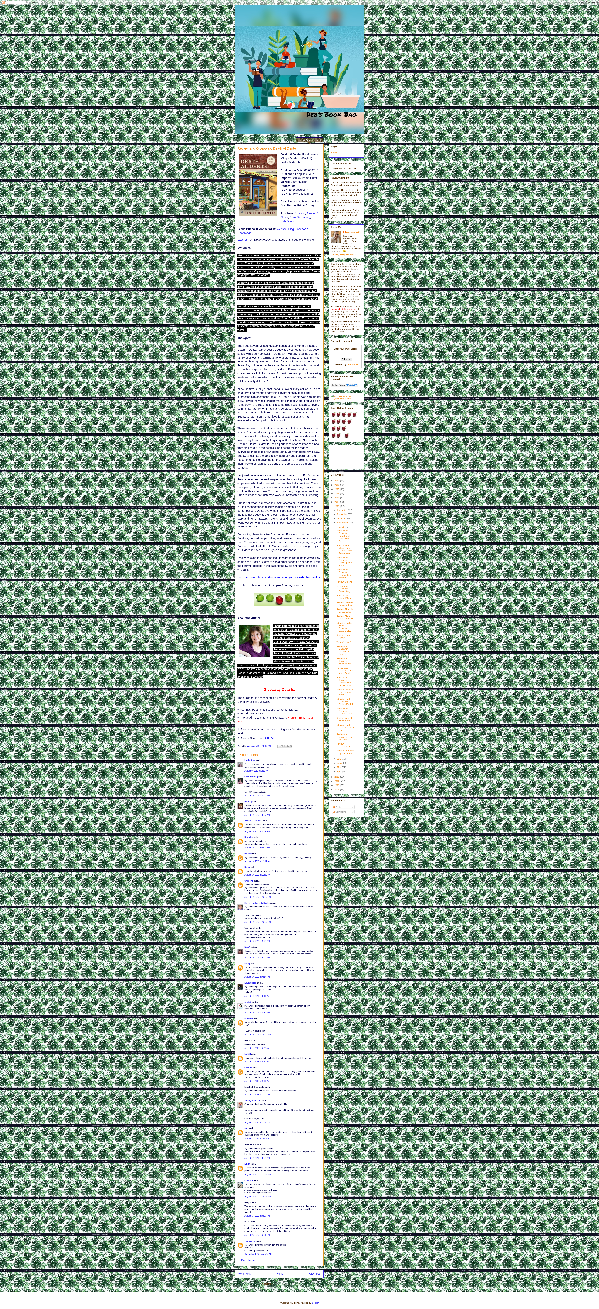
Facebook (301, 229)
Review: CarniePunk (343, 745)
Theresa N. (249, 1241)
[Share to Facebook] (287, 746)
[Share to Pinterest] (290, 746)
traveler (248, 853)
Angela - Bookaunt (253, 821)
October (341, 518)
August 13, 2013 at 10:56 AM (257, 1196)
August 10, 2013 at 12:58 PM (257, 922)
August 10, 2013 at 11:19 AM (257, 861)
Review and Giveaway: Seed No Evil (343, 661)
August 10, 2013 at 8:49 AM (257, 795)
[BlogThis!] (281, 746)
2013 (337, 506)
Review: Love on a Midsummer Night (344, 692)
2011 (337, 781)
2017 (337, 489)
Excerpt (242, 239)
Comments (340, 812)
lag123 (247, 1054)
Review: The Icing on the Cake (345, 610)
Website (282, 229)
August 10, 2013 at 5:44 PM (257, 958)
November (342, 514)
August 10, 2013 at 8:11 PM (257, 996)
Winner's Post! (343, 642)
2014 (337, 502)
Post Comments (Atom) (285, 1284)
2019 (337, 480)
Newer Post (243, 1273)
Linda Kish (249, 760)
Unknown (248, 881)
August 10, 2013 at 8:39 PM (257, 1012)
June (340, 763)
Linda (247, 1164)
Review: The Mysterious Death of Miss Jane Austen (344, 549)
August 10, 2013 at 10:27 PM (257, 1034)
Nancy (247, 963)
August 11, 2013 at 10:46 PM (257, 1122)
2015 (337, 497)
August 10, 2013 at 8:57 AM (257, 815)
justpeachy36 (353, 232)
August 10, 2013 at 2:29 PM (257, 941)
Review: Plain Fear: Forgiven (344, 617)
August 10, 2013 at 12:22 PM (257, 897)
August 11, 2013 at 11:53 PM (257, 1139)
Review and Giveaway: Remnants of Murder (343, 573)
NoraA (247, 947)
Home (280, 1273)
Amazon (300, 213)
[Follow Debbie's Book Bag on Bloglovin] (344, 386)
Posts (338, 807)
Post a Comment (249, 1260)
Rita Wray (249, 837)
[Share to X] (284, 746)
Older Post (315, 1273)
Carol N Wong (251, 776)
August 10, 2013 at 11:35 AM (257, 875)
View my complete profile (343, 254)
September (343, 522)
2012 (337, 777)
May (339, 767)
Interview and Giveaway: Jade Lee (345, 727)
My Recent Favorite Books (257, 903)
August (341, 527)
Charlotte (248, 1180)
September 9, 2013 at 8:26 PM (258, 1254)
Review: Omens (344, 581)
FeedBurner (353, 364)
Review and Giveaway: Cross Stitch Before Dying (344, 681)
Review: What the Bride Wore (345, 719)
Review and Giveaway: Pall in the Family (344, 670)
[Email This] (278, 746)
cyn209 (247, 1002)
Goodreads (244, 233)
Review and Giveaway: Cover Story (343, 589)
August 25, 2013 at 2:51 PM (257, 1235)
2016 (337, 493)
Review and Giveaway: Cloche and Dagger (343, 650)
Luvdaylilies (250, 983)
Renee (247, 867)
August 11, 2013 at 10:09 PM (257, 1094)
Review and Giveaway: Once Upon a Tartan (344, 561)
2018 (337, 485)
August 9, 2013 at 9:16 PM (256, 771)
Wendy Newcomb (252, 1100)
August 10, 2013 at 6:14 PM (257, 977)
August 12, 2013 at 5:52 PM (257, 1158)
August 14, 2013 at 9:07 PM (257, 1216)
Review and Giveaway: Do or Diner (344, 737)
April (339, 771)
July (339, 759)
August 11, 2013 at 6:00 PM (257, 1081)
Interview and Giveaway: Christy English (344, 702)
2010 (337, 785)
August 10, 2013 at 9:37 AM (257, 831)
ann (246, 1128)
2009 (337, 789)
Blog (291, 229)
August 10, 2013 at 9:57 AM (257, 848)
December (342, 510)
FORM (268, 738)
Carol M (248, 1067)
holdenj (248, 801)
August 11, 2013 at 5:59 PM (257, 1062)
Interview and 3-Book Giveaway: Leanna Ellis (344, 627)
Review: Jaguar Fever (344, 636)
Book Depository (300, 217)
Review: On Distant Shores (344, 596)
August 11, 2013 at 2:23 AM (257, 1048)
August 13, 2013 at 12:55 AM (257, 1174)
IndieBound (288, 221)
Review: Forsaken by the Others (345, 752)
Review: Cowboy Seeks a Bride (344, 603)
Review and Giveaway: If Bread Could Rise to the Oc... (343, 535)
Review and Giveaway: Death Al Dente (345, 711)
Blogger (315, 1303)
